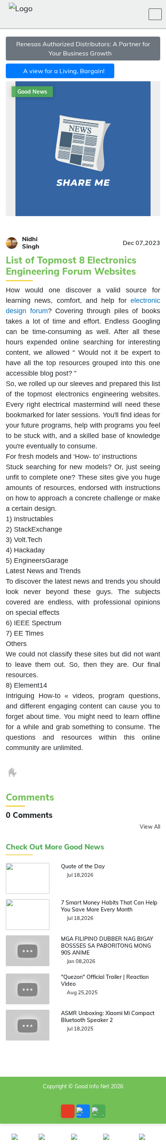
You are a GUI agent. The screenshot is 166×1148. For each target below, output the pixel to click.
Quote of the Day (83, 866)
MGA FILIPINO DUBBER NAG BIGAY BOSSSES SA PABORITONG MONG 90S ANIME (107, 945)
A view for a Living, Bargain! (62, 71)
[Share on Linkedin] (79, 772)
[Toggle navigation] (155, 14)
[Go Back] (68, 1111)
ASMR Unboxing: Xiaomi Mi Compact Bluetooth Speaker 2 (107, 1017)
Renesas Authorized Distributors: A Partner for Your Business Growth (83, 48)
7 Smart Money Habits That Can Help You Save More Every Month (109, 906)
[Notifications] (100, 14)
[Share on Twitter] (47, 772)
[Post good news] (98, 1111)
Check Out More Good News (55, 847)
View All (150, 826)
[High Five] (13, 772)
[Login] (119, 14)
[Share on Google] (63, 772)
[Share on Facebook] (32, 772)
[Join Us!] (137, 14)
